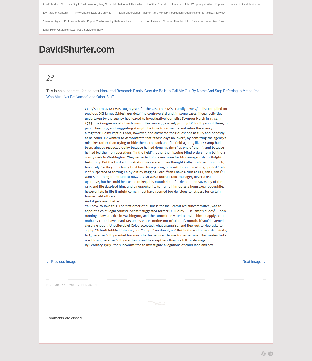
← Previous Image (61, 261)
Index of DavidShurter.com (246, 4)
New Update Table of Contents (93, 12)
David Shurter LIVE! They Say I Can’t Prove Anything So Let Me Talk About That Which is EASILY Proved (104, 4)
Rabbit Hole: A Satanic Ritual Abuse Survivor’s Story (72, 29)
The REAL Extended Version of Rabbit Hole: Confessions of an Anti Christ (181, 21)
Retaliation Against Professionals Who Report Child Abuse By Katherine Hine (87, 21)
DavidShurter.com (76, 49)
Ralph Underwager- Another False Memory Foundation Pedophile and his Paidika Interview (171, 12)
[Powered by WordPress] (263, 353)
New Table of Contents (55, 12)
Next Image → (254, 261)
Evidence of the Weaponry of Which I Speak (198, 4)
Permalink (90, 285)
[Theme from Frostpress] (270, 353)
